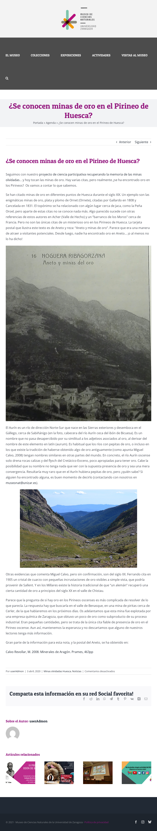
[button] (7, 78)
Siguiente (141, 142)
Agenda (51, 123)
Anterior (125, 142)
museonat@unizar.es (21, 483)
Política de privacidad (96, 822)
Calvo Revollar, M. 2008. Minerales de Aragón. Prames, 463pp (49, 652)
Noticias (76, 671)
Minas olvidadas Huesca (57, 671)
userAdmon (17, 671)
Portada (38, 123)
